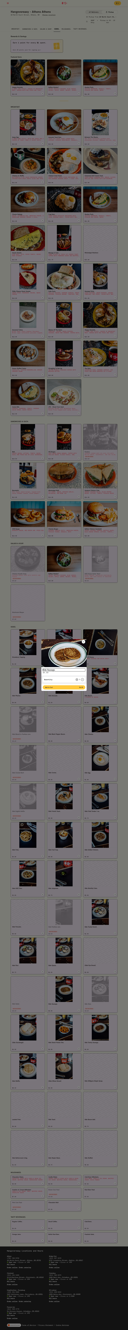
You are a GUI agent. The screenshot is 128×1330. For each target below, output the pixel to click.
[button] (64, 653)
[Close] (83, 642)
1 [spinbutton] (79, 679)
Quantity (48, 680)
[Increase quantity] (82, 679)
